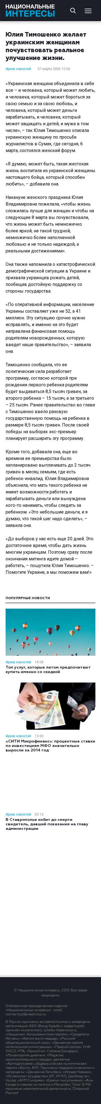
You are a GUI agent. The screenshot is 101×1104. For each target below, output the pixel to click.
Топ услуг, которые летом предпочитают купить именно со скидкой (48, 670)
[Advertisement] (50, 902)
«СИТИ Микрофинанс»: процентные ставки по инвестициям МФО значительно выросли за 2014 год (50, 745)
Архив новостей (18, 69)
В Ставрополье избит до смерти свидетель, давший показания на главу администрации (47, 824)
